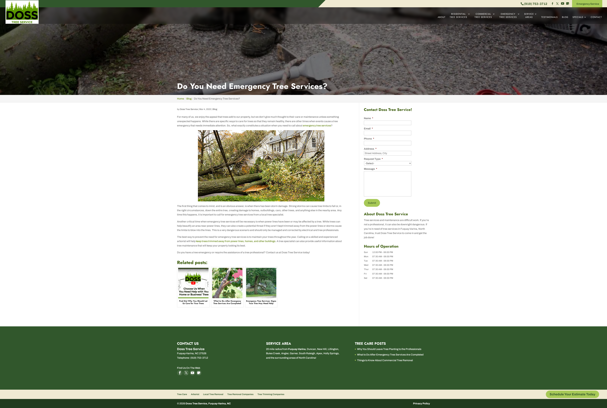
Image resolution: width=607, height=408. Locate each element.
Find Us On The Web (188, 368)
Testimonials (549, 17)
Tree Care (182, 394)
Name (368, 118)
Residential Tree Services (458, 15)
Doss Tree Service (189, 109)
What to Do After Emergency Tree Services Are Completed (390, 354)
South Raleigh (307, 353)
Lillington (333, 349)
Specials (578, 17)
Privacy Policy (421, 403)
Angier (284, 353)
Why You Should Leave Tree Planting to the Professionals (389, 349)
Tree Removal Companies (240, 394)
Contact (596, 17)
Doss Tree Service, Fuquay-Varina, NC (208, 403)
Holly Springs (331, 353)
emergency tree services (317, 125)
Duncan (311, 349)
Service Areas (529, 15)
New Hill (322, 349)
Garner (294, 353)
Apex (319, 353)
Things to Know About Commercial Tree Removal (385, 360)
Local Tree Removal (213, 394)
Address (370, 148)
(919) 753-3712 (535, 4)
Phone (369, 138)
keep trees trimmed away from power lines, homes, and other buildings (235, 241)
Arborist (195, 394)
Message (370, 169)
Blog (565, 17)
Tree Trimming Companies (271, 394)
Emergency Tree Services (508, 15)
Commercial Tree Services (483, 15)
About (441, 17)
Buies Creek (273, 353)
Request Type (373, 159)
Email (368, 128)
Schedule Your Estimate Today (572, 394)
